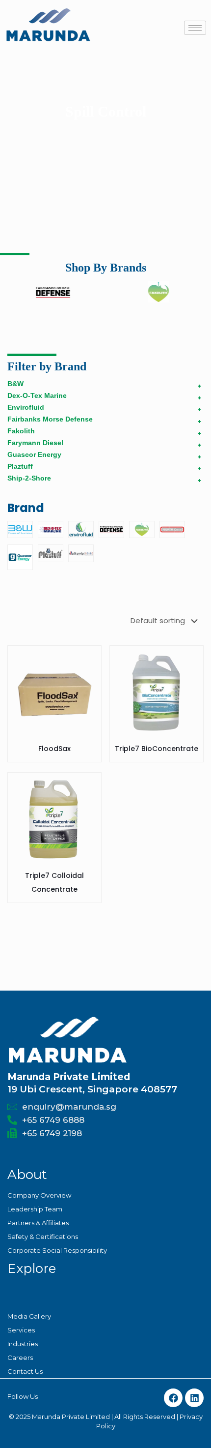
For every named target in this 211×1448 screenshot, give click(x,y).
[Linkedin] (194, 1397)
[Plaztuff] (50, 553)
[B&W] (20, 529)
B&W (15, 384)
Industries (22, 1344)
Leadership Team (34, 1209)
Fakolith (21, 431)
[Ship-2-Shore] (81, 553)
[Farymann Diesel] (172, 529)
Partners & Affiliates (38, 1223)
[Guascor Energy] (20, 557)
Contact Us (25, 1371)
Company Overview (39, 1195)
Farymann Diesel (35, 443)
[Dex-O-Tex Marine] (50, 529)
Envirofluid (25, 407)
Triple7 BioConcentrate (156, 749)
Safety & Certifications (42, 1236)
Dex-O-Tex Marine (37, 395)
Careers (20, 1357)
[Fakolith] (142, 529)
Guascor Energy (34, 454)
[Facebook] (173, 1397)
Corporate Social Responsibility (57, 1250)
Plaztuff (20, 466)
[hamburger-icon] (195, 28)
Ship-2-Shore (29, 478)
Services (21, 1330)
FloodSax (54, 749)
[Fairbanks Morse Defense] (111, 529)
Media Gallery (29, 1316)
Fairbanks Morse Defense (50, 419)
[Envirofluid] (81, 529)
